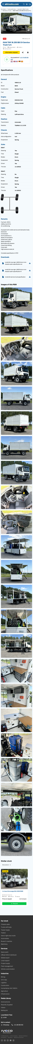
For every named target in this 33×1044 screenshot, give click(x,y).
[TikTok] (13, 1040)
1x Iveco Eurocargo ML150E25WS (12, 891)
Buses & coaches (6, 941)
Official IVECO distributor (9, 955)
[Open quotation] (30, 4)
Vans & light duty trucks (8, 936)
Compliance (3, 1037)
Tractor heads (5, 930)
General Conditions (23, 1036)
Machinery (4, 944)
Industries (5, 973)
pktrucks (12, 4)
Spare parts (4, 952)
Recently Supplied (6, 1005)
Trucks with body (11, 9)
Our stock (3, 9)
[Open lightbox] (16, 299)
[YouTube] (11, 1040)
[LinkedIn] (5, 1040)
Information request (11, 52)
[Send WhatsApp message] (6, 59)
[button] (24, 4)
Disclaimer (10, 1037)
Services (4, 948)
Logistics (3, 983)
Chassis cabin (5, 924)
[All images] (29, 31)
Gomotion (21, 1037)
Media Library (6, 998)
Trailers (3, 933)
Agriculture (4, 991)
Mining (3, 977)
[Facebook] (2, 1040)
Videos (3, 1007)
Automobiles (5, 938)
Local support (5, 961)
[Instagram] (8, 1040)
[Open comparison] (27, 4)
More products (5, 865)
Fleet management (7, 966)
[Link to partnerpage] (7, 1031)
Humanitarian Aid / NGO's (9, 988)
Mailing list (4, 1010)
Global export (5, 958)
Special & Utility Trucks (23, 9)
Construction (5, 985)
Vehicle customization (8, 969)
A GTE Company (13, 1036)
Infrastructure (5, 994)
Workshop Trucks (7, 10)
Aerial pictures (5, 1002)
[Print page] (28, 52)
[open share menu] (22, 52)
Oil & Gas (4, 980)
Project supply (5, 963)
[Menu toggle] (3, 4)
